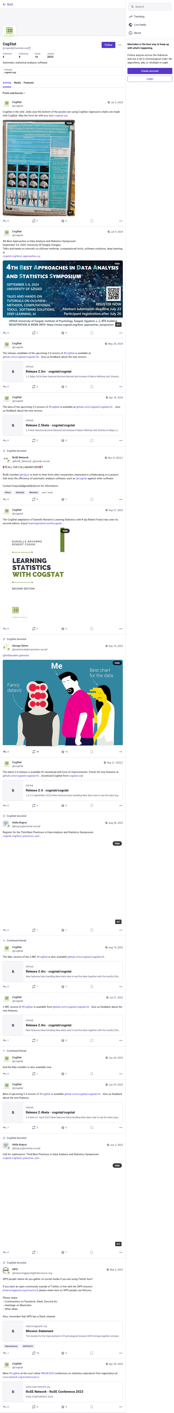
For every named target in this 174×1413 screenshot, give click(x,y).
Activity (7, 82)
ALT (70, 212)
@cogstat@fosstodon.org (15, 48)
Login (150, 78)
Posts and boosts (13, 93)
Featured (28, 82)
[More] (121, 221)
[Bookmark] (92, 221)
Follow (108, 44)
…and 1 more (47, 492)
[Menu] (120, 45)
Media (17, 82)
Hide (69, 123)
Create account (150, 71)
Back (10, 4)
